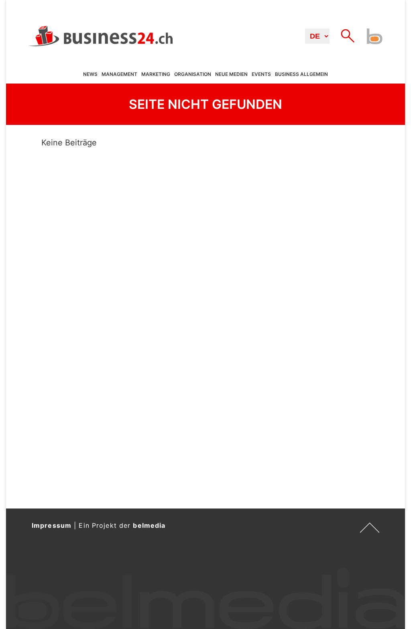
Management (119, 74)
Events (261, 74)
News (90, 74)
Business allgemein (301, 74)
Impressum (51, 525)
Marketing (155, 74)
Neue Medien (231, 74)
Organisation (192, 74)
